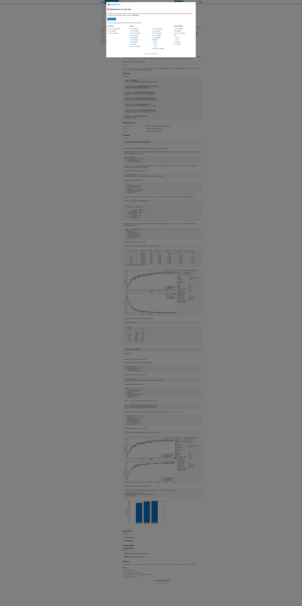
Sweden (154, 37)
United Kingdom (156, 48)
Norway (154, 31)
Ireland (131, 42)
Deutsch (155, 42)
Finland (131, 37)
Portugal (154, 35)
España (131, 35)
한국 (175, 44)
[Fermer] (194, 4)
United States (110, 33)
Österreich (154, 33)
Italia (131, 44)
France (131, 39)
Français (155, 46)
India (175, 31)
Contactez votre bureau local (151, 53)
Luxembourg (133, 46)
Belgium (132, 28)
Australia (176, 28)
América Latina (111, 28)
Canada (109, 31)
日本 (175, 42)
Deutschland (133, 33)
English (155, 44)
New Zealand (177, 33)
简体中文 (177, 37)
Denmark (132, 31)
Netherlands (155, 28)
